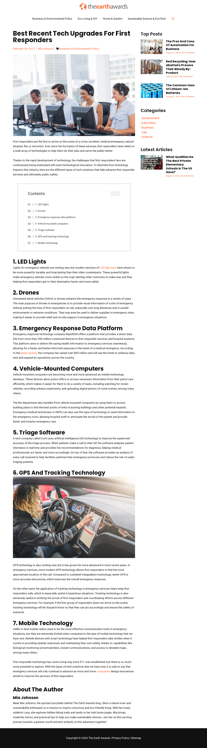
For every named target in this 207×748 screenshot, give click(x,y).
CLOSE (115, 193)
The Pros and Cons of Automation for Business (180, 45)
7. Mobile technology (46, 243)
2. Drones (40, 210)
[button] (173, 18)
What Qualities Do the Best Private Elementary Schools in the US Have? (179, 164)
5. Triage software (44, 230)
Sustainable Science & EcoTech (147, 18)
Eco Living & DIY (87, 18)
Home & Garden (112, 18)
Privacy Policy (120, 738)
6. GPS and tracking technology (52, 236)
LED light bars (108, 267)
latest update (29, 353)
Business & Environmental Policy (52, 18)
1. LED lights (42, 204)
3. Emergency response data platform (55, 217)
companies (103, 671)
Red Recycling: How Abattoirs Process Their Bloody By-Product (181, 67)
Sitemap (136, 738)
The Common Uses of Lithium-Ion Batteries (180, 89)
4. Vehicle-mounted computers (51, 223)
